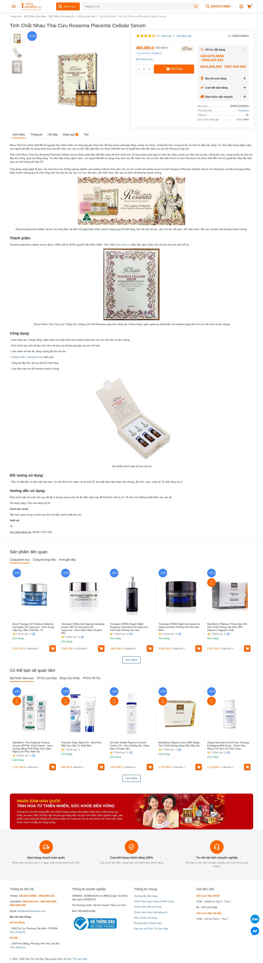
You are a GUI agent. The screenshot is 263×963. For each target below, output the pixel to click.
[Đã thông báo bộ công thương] (94, 923)
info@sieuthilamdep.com (31, 911)
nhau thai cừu (123, 244)
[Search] (196, 6)
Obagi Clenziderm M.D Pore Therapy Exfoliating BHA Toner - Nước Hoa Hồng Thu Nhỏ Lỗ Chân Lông (228, 745)
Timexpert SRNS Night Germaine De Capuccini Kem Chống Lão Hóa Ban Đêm (179, 627)
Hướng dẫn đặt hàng (146, 896)
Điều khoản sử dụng (145, 917)
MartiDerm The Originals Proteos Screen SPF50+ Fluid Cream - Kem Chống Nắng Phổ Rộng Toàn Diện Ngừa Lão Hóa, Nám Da (33, 747)
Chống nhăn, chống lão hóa (27, 357)
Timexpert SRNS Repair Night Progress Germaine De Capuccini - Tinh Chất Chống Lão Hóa (129, 627)
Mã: (230, 36)
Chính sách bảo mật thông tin (150, 912)
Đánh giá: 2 (168, 35)
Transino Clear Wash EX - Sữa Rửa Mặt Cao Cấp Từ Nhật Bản (81, 744)
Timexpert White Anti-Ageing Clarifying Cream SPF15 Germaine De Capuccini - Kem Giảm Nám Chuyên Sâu (82, 628)
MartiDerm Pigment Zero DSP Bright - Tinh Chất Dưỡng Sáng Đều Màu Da (180, 744)
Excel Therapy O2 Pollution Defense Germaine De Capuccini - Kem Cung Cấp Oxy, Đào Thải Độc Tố (33, 627)
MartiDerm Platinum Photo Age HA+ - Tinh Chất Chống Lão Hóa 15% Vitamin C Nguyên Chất (228, 627)
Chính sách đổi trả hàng (147, 906)
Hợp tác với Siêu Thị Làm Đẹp (151, 928)
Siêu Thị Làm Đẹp (77, 958)
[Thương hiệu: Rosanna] (187, 48)
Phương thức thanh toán (148, 923)
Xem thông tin (18, 932)
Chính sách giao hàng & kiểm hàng (154, 901)
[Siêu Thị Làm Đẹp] (31, 6)
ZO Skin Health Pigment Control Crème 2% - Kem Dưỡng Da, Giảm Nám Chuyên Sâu (129, 745)
